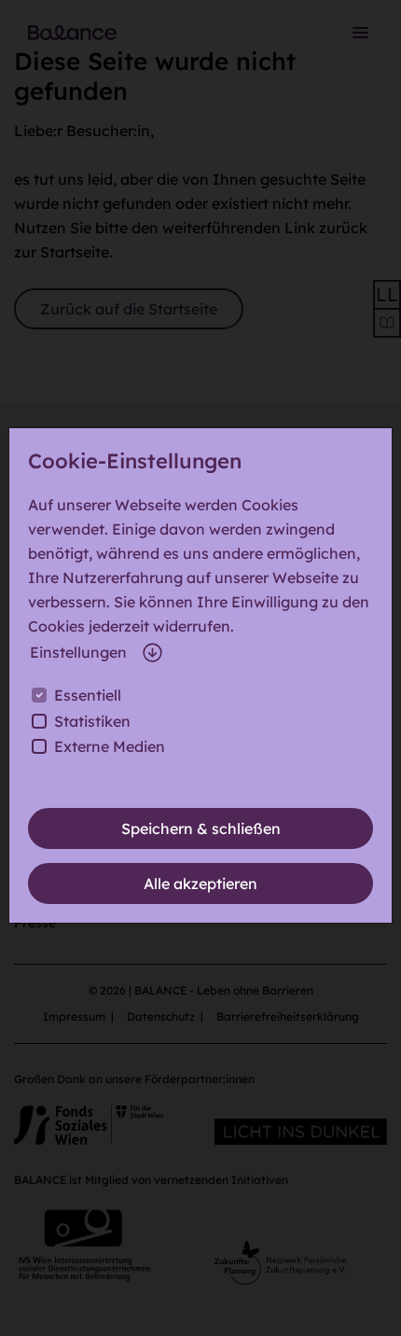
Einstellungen (78, 652)
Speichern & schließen (201, 828)
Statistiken (92, 721)
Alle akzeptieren (200, 883)
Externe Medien (109, 746)
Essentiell (87, 695)
